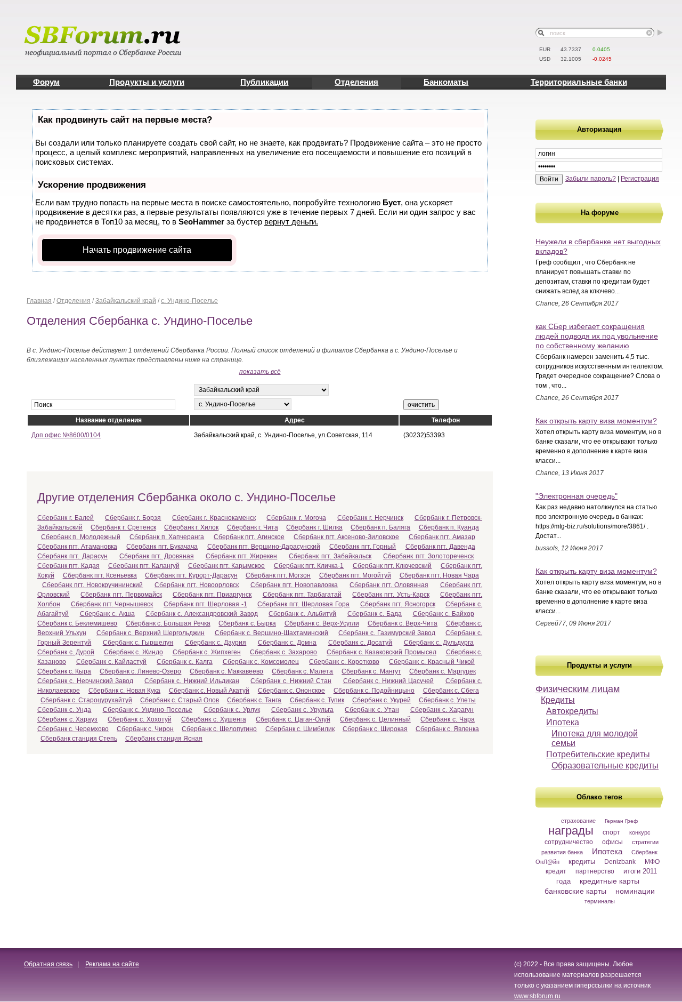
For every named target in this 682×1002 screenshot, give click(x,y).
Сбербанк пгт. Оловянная (389, 585)
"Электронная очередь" (576, 496)
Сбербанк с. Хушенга (213, 719)
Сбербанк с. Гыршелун (138, 642)
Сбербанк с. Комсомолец (261, 662)
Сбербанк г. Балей (65, 518)
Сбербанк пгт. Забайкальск (330, 556)
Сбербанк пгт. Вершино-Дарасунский (263, 546)
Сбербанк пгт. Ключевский (392, 566)
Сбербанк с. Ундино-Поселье (147, 710)
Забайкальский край (125, 300)
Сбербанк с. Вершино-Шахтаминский (272, 633)
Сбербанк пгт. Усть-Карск (390, 594)
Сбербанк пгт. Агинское (249, 537)
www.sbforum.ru (537, 996)
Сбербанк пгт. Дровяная (156, 556)
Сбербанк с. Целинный (375, 719)
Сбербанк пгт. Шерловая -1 (205, 604)
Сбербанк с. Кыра (64, 671)
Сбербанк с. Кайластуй (111, 662)
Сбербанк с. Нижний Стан (290, 681)
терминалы (599, 901)
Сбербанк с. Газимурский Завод (386, 633)
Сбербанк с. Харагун (442, 710)
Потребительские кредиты (598, 754)
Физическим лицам (577, 689)
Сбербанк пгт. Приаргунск (212, 594)
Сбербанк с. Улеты (447, 700)
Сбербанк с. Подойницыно (374, 690)
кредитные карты (609, 881)
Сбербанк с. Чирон (145, 729)
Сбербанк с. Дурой (65, 652)
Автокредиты (572, 711)
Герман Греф (621, 821)
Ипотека (562, 722)
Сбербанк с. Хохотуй (139, 719)
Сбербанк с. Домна (287, 642)
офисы (612, 842)
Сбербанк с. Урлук (231, 710)
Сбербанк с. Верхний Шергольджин (150, 633)
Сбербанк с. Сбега (451, 690)
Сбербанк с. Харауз (67, 719)
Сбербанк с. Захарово (283, 652)
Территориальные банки (579, 81)
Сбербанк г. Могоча (296, 518)
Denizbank (620, 861)
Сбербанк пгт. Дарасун (72, 556)
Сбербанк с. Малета (302, 671)
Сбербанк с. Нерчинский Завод (85, 681)
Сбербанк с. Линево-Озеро (140, 671)
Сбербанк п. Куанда (449, 527)
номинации (635, 891)
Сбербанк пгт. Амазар (442, 537)
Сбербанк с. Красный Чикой (431, 662)
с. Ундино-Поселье (189, 300)
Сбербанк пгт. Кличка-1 (309, 566)
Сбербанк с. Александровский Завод (201, 614)
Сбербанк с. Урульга (302, 710)
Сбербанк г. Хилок (191, 527)
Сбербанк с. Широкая (375, 729)
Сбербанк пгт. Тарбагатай (302, 594)
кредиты (582, 861)
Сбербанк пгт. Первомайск (120, 594)
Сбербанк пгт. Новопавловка (294, 585)
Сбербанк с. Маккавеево (226, 671)
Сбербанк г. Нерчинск (370, 518)
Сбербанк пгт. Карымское (226, 566)
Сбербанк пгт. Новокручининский (92, 585)
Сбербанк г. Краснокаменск (213, 518)
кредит (556, 871)
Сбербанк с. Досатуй (360, 642)
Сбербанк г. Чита (252, 527)
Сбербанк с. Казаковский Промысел (381, 652)
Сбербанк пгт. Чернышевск (112, 604)
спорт (611, 832)
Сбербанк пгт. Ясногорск (397, 604)
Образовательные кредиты (605, 765)
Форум (46, 81)
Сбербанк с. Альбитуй (302, 614)
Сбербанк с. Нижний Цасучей (388, 681)
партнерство (594, 871)
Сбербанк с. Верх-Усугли (322, 623)
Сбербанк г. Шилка (314, 527)
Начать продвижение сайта (137, 249)
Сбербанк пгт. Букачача (162, 546)
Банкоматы (446, 81)
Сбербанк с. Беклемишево (77, 623)
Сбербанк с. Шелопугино (219, 729)
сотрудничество (569, 842)
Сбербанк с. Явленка (447, 729)
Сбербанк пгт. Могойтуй (355, 575)
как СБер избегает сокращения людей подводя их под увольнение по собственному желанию (596, 336)
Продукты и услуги (146, 81)
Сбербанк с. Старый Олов (179, 700)
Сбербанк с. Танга (254, 700)
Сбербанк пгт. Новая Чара (439, 575)
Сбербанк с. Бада (374, 614)
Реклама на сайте (112, 964)
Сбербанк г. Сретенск (123, 527)
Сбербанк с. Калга (185, 662)
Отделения (356, 81)
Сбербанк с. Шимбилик (300, 729)
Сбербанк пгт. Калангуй (144, 566)
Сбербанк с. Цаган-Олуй (293, 719)
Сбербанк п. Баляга (380, 527)
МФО (652, 861)
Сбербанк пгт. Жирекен (242, 556)
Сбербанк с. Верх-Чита (402, 623)
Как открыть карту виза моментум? (596, 420)
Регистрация (640, 178)
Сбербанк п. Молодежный (80, 537)
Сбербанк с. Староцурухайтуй (86, 700)
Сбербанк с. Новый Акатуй (209, 690)
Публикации (264, 81)
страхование (578, 820)
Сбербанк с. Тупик (317, 700)
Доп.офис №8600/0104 (66, 435)
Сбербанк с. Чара (447, 719)
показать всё (260, 371)
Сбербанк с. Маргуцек (442, 671)
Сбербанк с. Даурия (216, 642)
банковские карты (575, 891)
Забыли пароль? (590, 178)
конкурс (640, 832)
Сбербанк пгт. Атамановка (77, 546)
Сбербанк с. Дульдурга (439, 642)
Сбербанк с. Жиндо (133, 652)
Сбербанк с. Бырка (246, 623)
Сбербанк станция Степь (78, 738)
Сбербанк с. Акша (107, 614)
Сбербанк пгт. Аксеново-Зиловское (346, 537)
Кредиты (558, 699)
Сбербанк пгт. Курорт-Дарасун (191, 575)
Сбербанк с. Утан (372, 710)
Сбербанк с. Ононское (291, 690)
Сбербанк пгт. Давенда (440, 546)
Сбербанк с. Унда (64, 710)
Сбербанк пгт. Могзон (278, 575)
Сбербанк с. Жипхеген (207, 652)
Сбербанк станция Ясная (163, 738)
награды (571, 830)
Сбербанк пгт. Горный (362, 546)
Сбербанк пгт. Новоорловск (197, 585)
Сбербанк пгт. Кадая (68, 566)
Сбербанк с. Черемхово (73, 729)
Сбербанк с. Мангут (371, 671)
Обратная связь (48, 964)
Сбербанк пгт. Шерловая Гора (303, 604)
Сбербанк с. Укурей (381, 700)
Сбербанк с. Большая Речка (168, 623)
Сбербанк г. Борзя (133, 518)
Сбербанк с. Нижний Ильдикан (191, 681)
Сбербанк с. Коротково (344, 662)
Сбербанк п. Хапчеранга (166, 537)
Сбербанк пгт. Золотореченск (428, 556)
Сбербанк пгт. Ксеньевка (100, 575)
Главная (39, 300)
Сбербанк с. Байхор (443, 614)
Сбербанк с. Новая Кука (124, 690)
